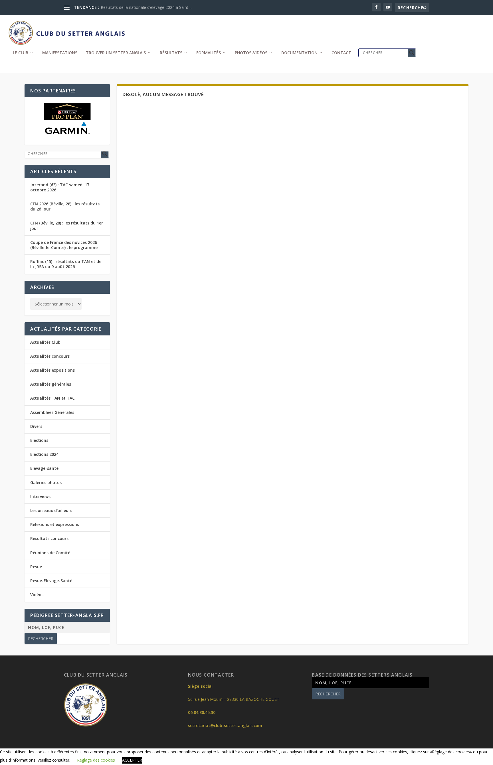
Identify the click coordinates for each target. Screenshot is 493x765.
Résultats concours (49, 538)
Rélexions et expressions (54, 524)
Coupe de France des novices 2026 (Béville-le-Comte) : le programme (64, 245)
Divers (36, 426)
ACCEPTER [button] (132, 760)
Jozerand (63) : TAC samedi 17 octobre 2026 (59, 187)
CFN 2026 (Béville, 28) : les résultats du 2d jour (65, 206)
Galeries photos (46, 482)
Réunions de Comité (50, 552)
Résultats (171, 52)
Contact (341, 52)
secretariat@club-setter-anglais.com (225, 725)
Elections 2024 (44, 454)
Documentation (299, 52)
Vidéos (36, 594)
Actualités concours (50, 356)
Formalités (208, 52)
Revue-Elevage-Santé (51, 580)
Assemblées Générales (52, 412)
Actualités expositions (52, 370)
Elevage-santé (44, 468)
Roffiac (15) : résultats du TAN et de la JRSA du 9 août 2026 (65, 264)
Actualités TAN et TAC (52, 398)
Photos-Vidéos (251, 52)
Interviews (40, 496)
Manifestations (59, 52)
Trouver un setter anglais (116, 52)
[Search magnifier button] (412, 53)
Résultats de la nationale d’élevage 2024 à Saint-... (146, 7)
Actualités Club (45, 342)
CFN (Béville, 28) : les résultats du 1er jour (66, 225)
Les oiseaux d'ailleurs (51, 510)
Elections (39, 440)
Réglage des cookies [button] (96, 760)
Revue (36, 566)
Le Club (20, 52)
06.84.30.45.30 (201, 712)
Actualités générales (50, 384)
